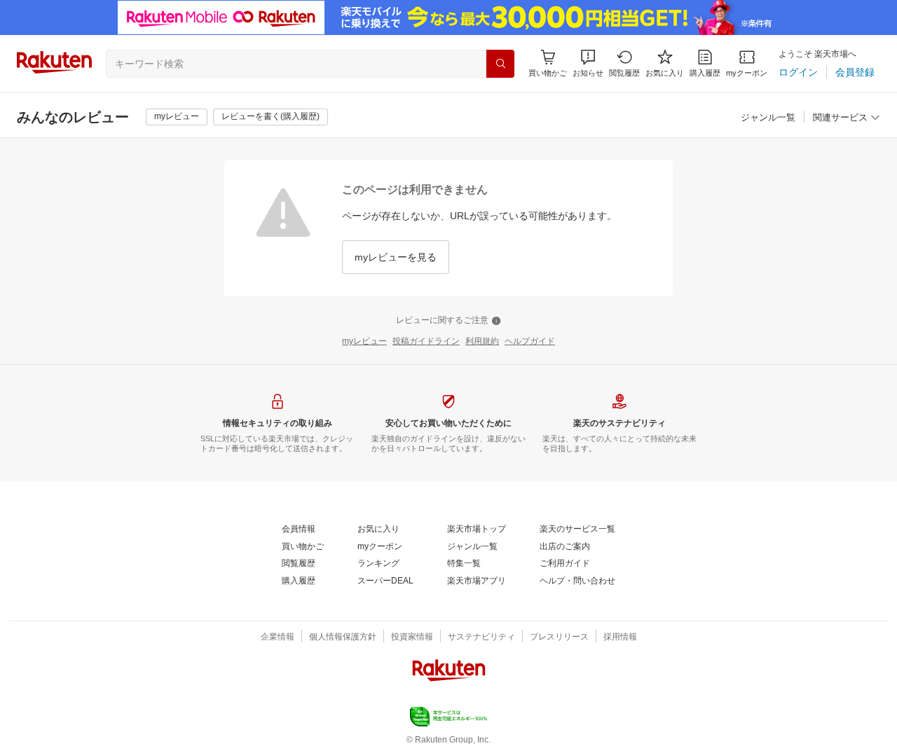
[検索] (500, 64)
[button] (588, 63)
